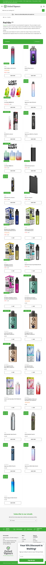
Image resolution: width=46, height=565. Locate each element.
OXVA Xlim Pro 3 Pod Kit (9, 197)
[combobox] (23, 10)
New (23, 537)
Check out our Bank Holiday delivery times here (23, 1)
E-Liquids (24, 539)
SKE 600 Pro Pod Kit (8, 134)
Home (5, 17)
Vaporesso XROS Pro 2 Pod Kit (31, 134)
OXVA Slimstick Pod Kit (30, 165)
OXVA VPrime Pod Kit (29, 68)
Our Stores (35, 540)
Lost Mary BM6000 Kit (9, 102)
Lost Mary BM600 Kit (8, 165)
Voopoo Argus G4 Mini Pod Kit (10, 497)
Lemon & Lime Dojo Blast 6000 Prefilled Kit (9, 333)
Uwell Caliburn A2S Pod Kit (10, 68)
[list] (23, 14)
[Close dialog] (43, 544)
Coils (23, 541)
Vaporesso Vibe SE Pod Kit (30, 102)
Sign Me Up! (31, 560)
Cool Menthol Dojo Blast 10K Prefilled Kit (29, 366)
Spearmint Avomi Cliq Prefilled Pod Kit (33, 264)
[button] (2, 6)
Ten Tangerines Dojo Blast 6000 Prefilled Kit (9, 366)
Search (34, 539)
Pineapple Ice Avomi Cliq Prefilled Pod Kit (8, 265)
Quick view (12, 75)
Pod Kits (9, 17)
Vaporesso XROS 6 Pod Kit (10, 466)
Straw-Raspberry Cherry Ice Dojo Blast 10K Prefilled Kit (31, 399)
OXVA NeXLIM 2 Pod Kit (30, 434)
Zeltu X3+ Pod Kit (28, 197)
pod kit (5, 25)
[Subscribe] (35, 520)
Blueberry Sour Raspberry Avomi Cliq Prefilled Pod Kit (10, 230)
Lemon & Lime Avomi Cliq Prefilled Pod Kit (29, 230)
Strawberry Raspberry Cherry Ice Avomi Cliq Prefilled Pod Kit (10, 298)
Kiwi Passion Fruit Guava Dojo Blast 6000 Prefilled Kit (31, 298)
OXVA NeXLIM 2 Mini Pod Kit (10, 434)
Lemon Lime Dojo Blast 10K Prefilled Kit (12, 399)
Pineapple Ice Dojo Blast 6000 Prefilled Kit (30, 333)
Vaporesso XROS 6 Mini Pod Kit (31, 466)
